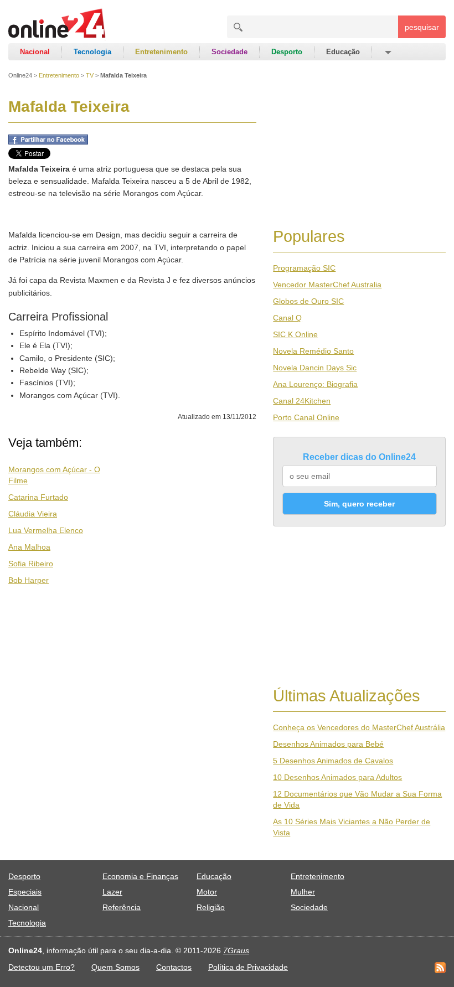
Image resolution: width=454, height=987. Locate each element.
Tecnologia (92, 52)
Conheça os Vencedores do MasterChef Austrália (359, 727)
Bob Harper (28, 580)
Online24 (20, 75)
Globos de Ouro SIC (308, 301)
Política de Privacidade (248, 967)
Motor (207, 891)
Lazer (112, 891)
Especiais (25, 891)
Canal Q (287, 317)
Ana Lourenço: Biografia (315, 384)
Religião (211, 907)
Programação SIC (304, 267)
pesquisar (422, 27)
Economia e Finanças (140, 876)
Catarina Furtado (38, 497)
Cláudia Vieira (32, 513)
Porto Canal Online (306, 417)
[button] (387, 52)
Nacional (35, 52)
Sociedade (229, 52)
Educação (343, 52)
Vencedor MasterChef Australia (327, 284)
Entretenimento (161, 52)
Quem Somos (115, 967)
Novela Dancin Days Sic (315, 367)
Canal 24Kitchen (302, 400)
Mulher (303, 891)
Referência (121, 907)
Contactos (174, 967)
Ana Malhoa (29, 546)
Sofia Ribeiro (30, 563)
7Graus (236, 950)
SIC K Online (295, 334)
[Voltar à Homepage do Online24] (57, 25)
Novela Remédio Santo (313, 351)
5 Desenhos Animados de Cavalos (333, 760)
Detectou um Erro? (41, 967)
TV (90, 75)
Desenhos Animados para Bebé (328, 744)
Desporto (286, 52)
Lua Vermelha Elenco (45, 530)
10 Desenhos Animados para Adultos (337, 777)
